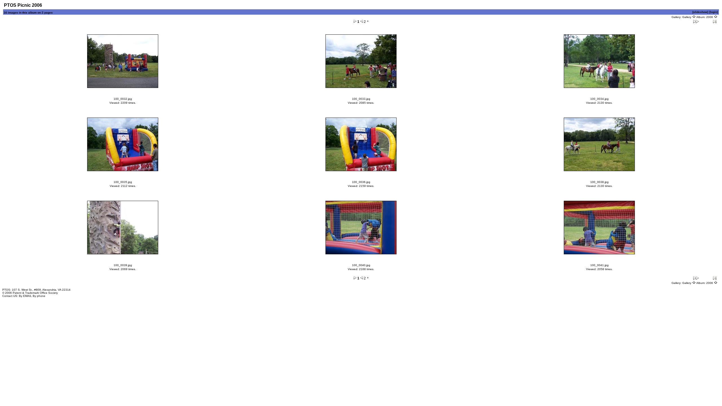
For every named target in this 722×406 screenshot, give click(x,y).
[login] (713, 12)
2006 (710, 17)
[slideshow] (700, 12)
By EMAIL (25, 295)
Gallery (687, 17)
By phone (39, 295)
